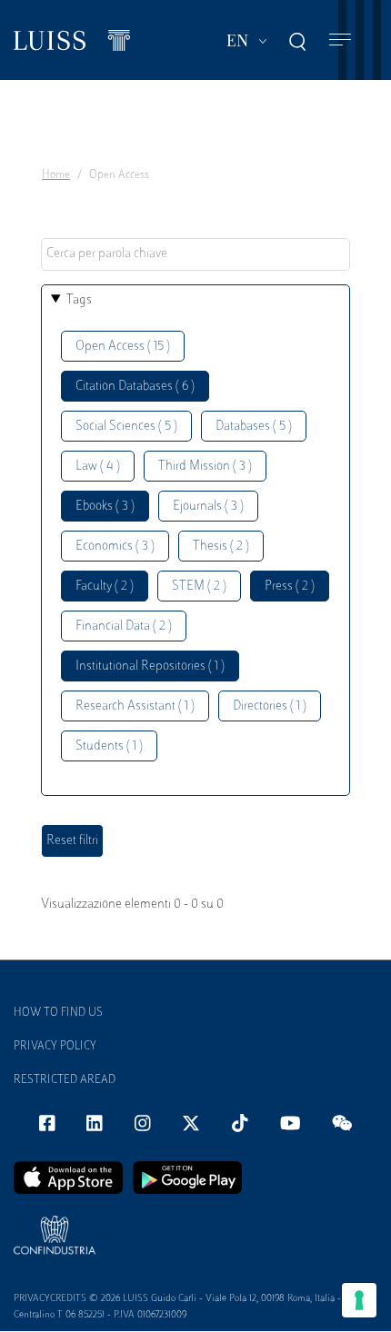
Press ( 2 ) (290, 586)
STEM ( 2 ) (199, 586)
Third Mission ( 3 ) (205, 466)
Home (56, 175)
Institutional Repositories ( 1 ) (150, 666)
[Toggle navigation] (340, 40)
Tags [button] (79, 300)
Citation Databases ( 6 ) (135, 386)
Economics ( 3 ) (115, 546)
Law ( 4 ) (97, 466)
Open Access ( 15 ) (122, 346)
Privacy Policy (55, 1046)
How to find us (58, 1013)
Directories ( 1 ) (269, 706)
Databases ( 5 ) (254, 426)
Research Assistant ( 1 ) (135, 706)
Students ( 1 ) (109, 746)
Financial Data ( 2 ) (123, 626)
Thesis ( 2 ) (221, 546)
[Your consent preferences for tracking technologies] (359, 1300)
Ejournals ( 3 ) (208, 506)
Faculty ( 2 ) (104, 586)
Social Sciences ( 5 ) (126, 426)
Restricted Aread (64, 1080)
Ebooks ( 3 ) (105, 506)
